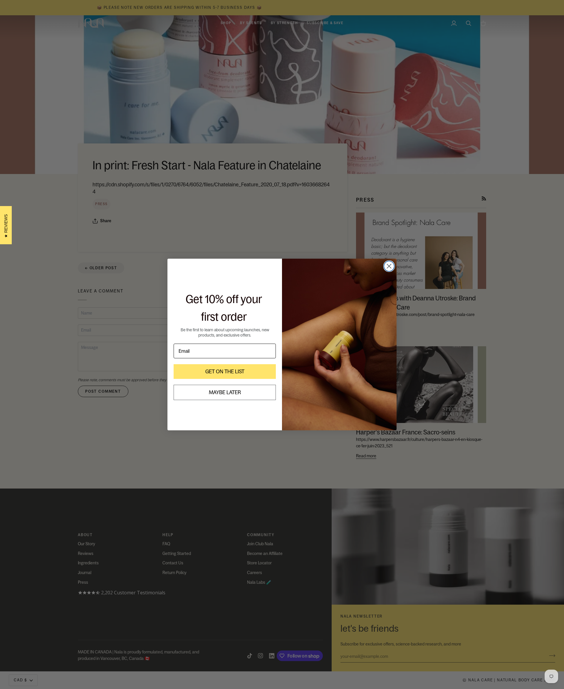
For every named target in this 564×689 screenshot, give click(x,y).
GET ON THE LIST (224, 371)
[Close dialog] (389, 266)
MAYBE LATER (225, 392)
